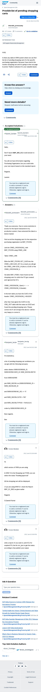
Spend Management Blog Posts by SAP (17, 607)
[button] (3, 35)
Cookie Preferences (10, 687)
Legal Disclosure (31, 677)
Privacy (10, 672)
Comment (34, 75)
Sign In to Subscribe (28, 17)
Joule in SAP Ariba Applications (12, 628)
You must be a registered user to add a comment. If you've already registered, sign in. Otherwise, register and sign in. (19, 186)
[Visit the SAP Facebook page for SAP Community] (15, 666)
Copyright (10, 677)
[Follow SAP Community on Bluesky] (19, 666)
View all (4, 656)
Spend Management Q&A (10, 7)
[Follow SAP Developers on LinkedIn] (25, 666)
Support (30, 682)
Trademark (10, 682)
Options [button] (37, 17)
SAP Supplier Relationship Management (13, 43)
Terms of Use (31, 672)
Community (13, 2)
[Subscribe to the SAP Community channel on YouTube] (22, 666)
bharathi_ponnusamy (15, 25)
